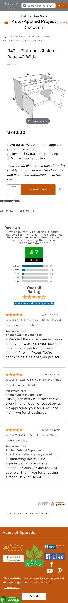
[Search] (24, 5)
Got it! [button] (34, 596)
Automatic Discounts (18, 211)
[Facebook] (51, 564)
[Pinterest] (60, 571)
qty (14, 186)
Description (10, 201)
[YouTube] (50, 571)
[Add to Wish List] (60, 189)
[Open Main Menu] (6, 22)
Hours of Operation (20, 533)
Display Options (14, 513)
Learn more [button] (11, 587)
